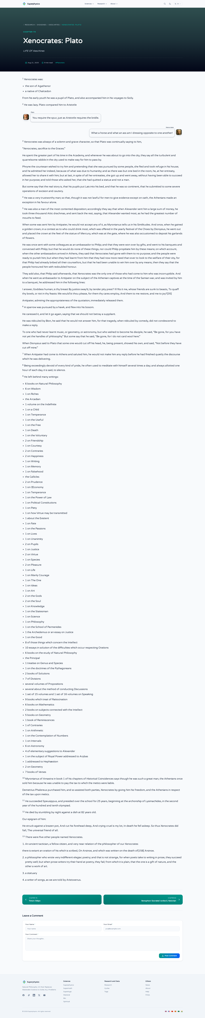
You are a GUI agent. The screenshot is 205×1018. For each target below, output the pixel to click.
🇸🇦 (178, 1011)
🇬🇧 (166, 1011)
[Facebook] (23, 995)
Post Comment (171, 956)
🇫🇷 (169, 1011)
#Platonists (60, 63)
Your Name (30, 924)
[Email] (44, 995)
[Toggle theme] (170, 4)
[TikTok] (29, 995)
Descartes (54, 25)
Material (66, 995)
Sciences (88, 4)
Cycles (106, 988)
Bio (64, 998)
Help (147, 992)
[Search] (165, 4)
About (112, 4)
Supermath (67, 988)
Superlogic (67, 992)
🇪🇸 (175, 1011)
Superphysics (68, 985)
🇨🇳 (172, 1011)
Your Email (108, 924)
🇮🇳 (182, 1011)
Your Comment (31, 934)
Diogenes (42, 25)
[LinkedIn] (34, 995)
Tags (106, 992)
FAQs (147, 995)
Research (101, 4)
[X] (39, 995)
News (147, 985)
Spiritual (66, 1002)
